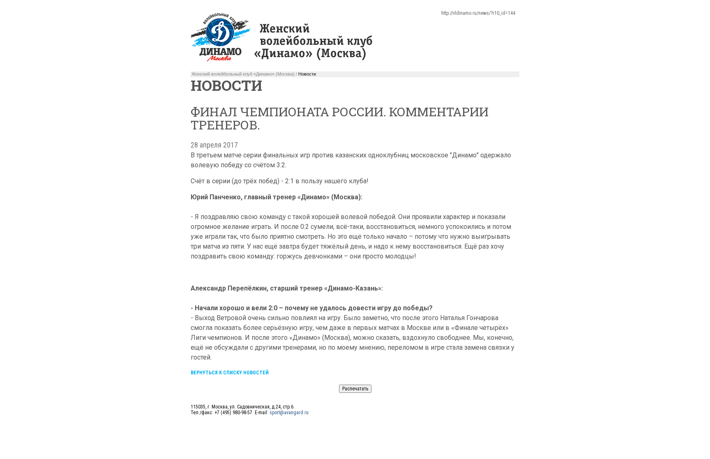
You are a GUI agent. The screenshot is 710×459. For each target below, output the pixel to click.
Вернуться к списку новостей (230, 373)
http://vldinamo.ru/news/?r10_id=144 (478, 13)
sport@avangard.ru (289, 412)
